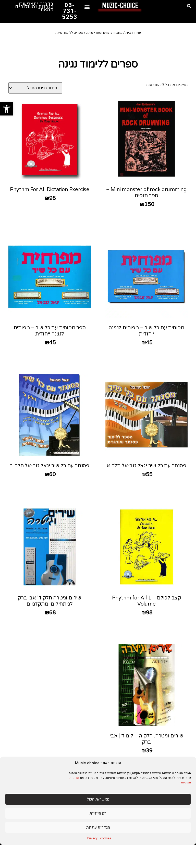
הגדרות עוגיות (98, 827)
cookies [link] (105, 838)
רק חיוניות (98, 813)
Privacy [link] (92, 838)
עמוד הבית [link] (133, 32)
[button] (189, 6)
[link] (6, 108)
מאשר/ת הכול (98, 799)
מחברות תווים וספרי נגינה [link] (104, 32)
